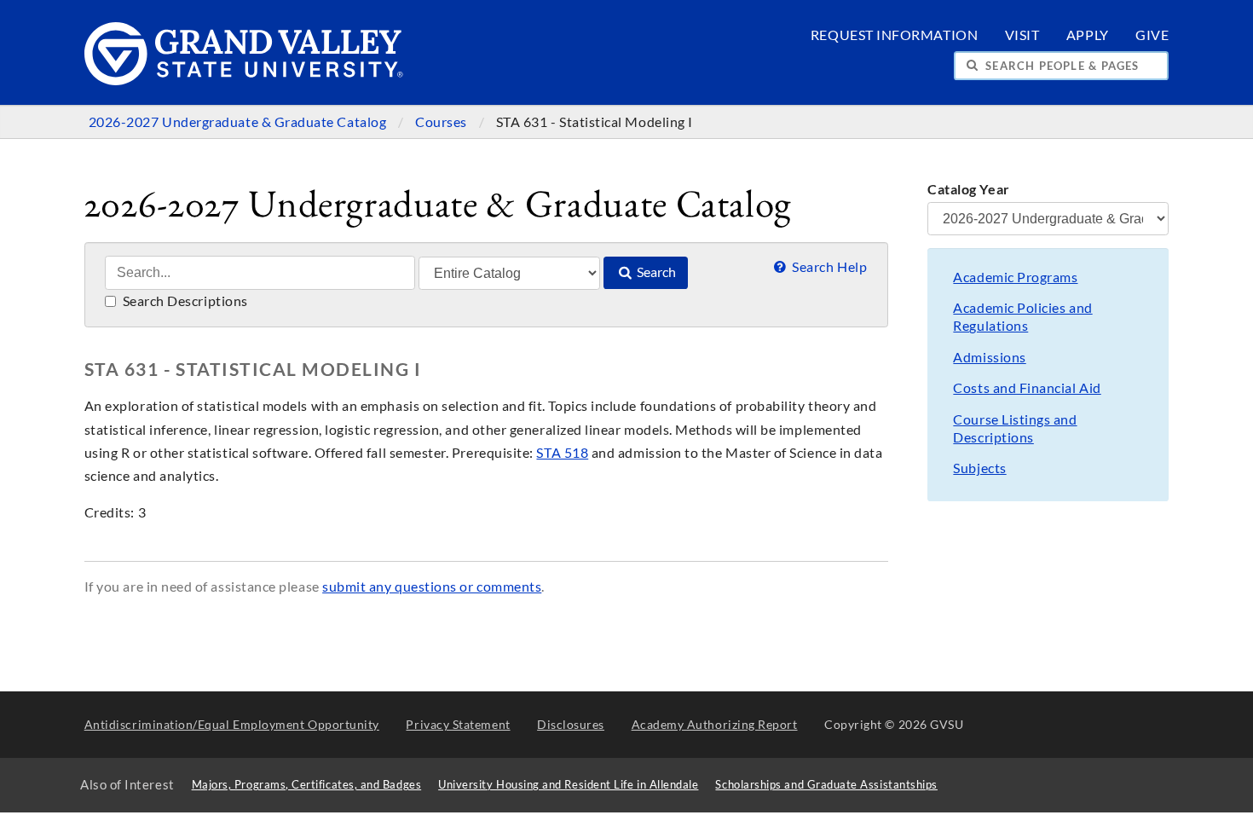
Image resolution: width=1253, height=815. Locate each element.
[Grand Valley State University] (244, 81)
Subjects (979, 468)
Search (655, 272)
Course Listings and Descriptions (1015, 428)
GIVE (1152, 35)
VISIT (1022, 35)
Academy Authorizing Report (715, 724)
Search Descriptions (183, 301)
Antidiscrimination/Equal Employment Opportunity (231, 724)
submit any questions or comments (431, 586)
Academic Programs (1015, 277)
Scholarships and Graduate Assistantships (826, 784)
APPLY (1087, 35)
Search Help (828, 267)
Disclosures (570, 724)
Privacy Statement (458, 724)
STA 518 (562, 452)
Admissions (989, 357)
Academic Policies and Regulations (1022, 316)
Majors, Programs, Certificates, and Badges (307, 784)
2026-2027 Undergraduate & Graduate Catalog (239, 122)
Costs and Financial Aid (1026, 388)
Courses (442, 122)
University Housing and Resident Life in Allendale (568, 784)
